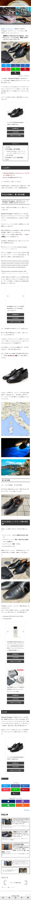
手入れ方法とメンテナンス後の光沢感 (14, 157)
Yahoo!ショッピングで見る (15, 135)
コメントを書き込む (15, 882)
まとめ (7, 159)
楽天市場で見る (15, 128)
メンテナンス (5, 778)
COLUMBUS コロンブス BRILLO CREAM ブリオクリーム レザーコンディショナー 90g (15, 689)
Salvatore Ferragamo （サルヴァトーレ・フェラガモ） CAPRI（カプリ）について (16, 152)
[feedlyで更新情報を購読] (8, 805)
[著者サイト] (8, 801)
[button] (28, 428)
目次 (13, 143)
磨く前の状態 (10, 155)
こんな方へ (8, 147)
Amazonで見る (16, 132)
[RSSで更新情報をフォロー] (23, 805)
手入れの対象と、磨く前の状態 (13, 149)
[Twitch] (23, 801)
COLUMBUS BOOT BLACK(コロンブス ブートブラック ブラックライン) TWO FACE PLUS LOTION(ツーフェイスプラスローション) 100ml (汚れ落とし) (15, 646)
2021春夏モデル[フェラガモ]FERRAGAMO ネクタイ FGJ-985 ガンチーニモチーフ (15, 308)
